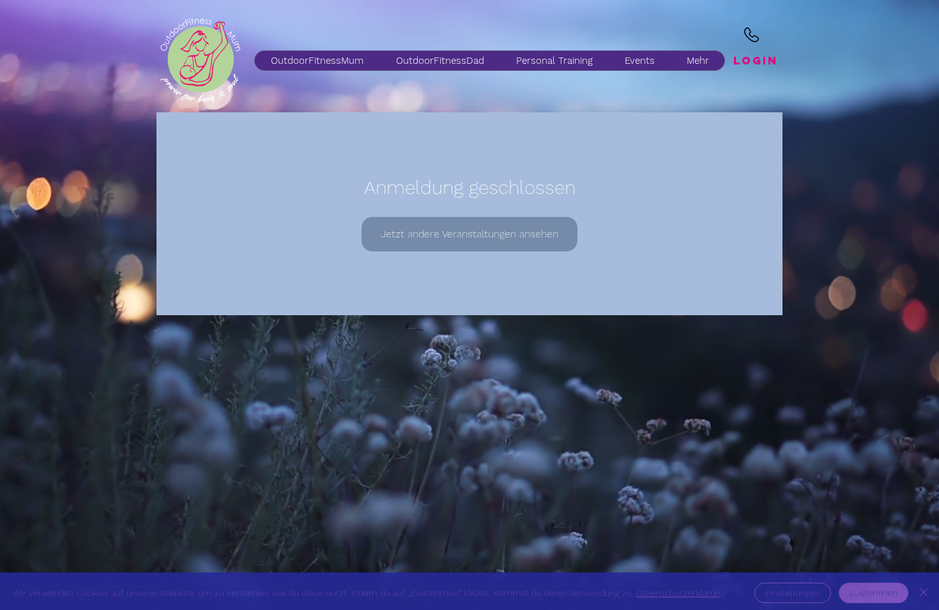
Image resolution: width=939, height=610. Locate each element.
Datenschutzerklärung (680, 589)
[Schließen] (923, 589)
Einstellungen (792, 589)
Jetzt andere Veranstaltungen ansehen (469, 234)
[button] (439, 60)
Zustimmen (873, 589)
